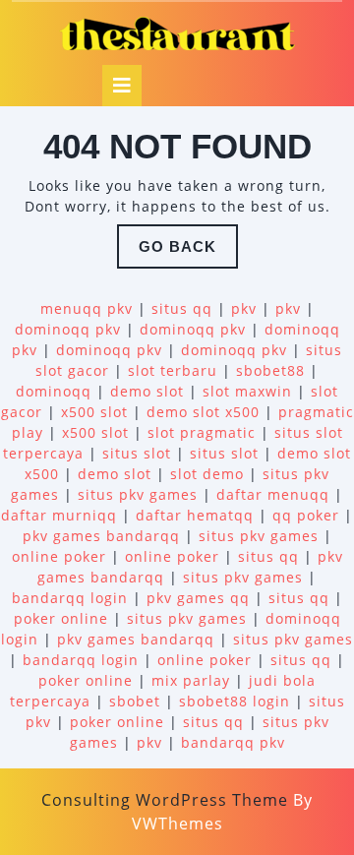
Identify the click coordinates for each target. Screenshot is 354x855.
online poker (59, 556)
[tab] (122, 85)
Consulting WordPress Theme (164, 800)
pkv (244, 308)
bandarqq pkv (233, 742)
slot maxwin (247, 391)
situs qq (181, 308)
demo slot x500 (203, 411)
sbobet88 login (234, 701)
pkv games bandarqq (101, 535)
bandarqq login (70, 597)
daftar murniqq (59, 515)
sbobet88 (270, 370)
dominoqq (53, 391)
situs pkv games (138, 494)
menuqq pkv (86, 308)
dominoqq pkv (68, 329)
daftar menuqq (272, 494)
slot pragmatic (202, 432)
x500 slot (94, 411)
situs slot (136, 453)
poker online (61, 618)
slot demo (207, 473)
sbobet (134, 701)
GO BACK (188, 253)
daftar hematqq (195, 515)
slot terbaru (172, 370)
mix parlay (190, 680)
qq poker (305, 515)
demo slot (147, 391)
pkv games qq (198, 597)
